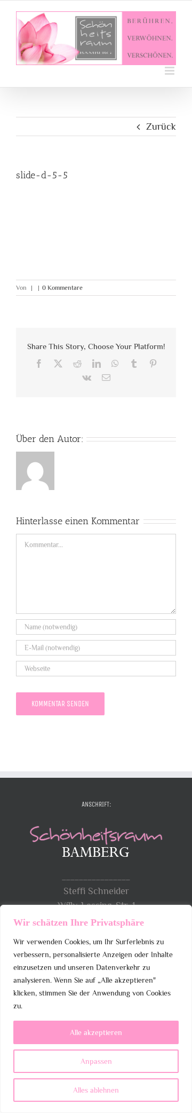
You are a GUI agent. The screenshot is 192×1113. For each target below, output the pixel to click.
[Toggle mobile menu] (170, 70)
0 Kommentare (62, 287)
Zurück (161, 126)
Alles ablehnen (96, 1090)
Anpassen (96, 1061)
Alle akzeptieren (96, 1032)
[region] (96, 1009)
